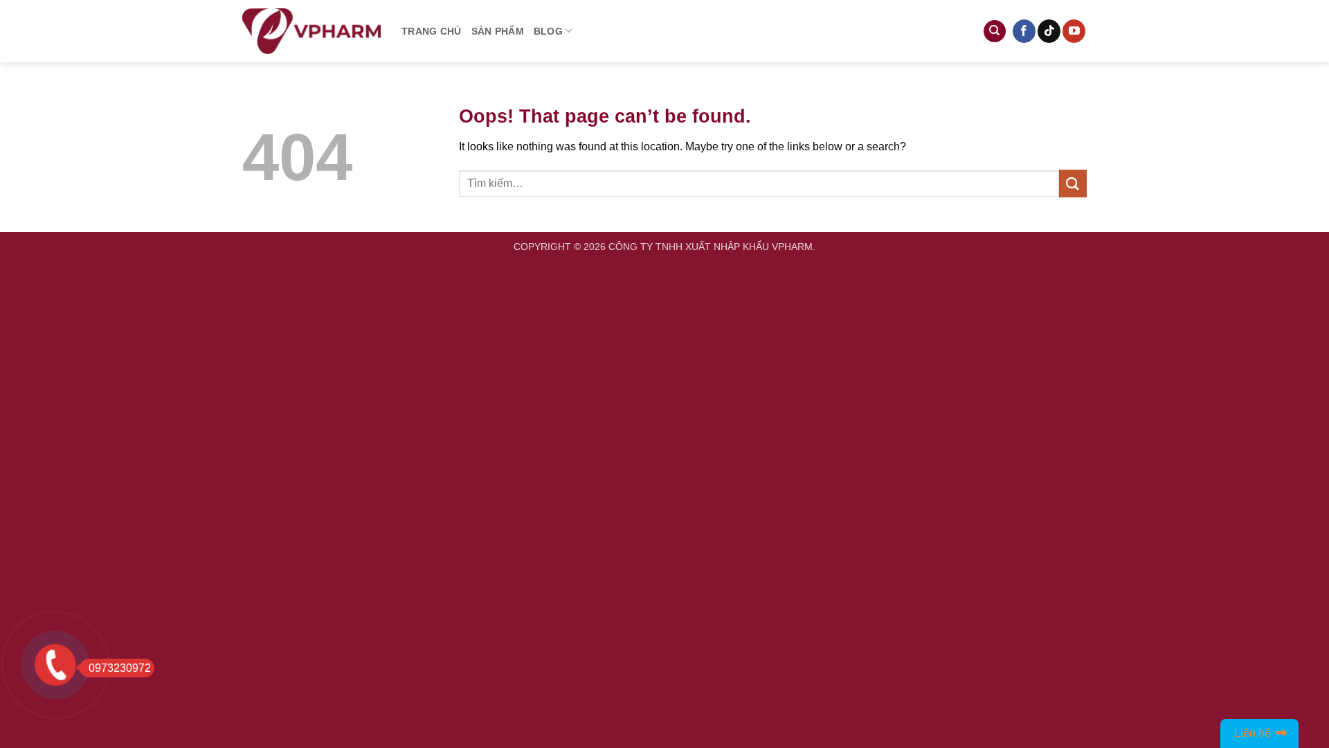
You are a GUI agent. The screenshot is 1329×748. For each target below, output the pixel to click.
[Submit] (1073, 183)
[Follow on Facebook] (1024, 31)
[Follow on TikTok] (1049, 31)
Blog (548, 31)
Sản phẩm (497, 31)
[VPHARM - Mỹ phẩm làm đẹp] (311, 31)
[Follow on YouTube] (1074, 31)
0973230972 (120, 668)
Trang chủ (431, 31)
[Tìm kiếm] (995, 31)
